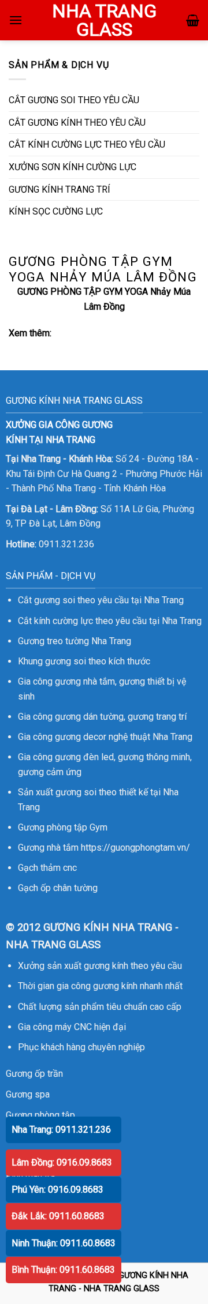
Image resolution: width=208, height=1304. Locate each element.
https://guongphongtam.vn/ (135, 847)
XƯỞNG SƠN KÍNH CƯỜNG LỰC (72, 166)
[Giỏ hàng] (192, 20)
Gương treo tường (53, 641)
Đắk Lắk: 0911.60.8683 (58, 1216)
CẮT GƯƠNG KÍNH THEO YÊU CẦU (77, 122)
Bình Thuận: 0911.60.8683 (63, 1269)
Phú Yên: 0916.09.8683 (57, 1189)
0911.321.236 (66, 544)
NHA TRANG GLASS (104, 20)
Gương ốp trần (34, 1073)
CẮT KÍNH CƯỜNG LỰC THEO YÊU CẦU (87, 144)
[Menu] (16, 20)
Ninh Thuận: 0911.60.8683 (64, 1243)
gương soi (65, 661)
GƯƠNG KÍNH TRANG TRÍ (59, 189)
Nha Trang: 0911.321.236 (61, 1129)
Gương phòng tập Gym (62, 827)
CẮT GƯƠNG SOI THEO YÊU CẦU (74, 100)
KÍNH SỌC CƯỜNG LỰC (56, 211)
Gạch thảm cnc (47, 867)
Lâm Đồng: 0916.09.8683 (62, 1162)
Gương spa (28, 1094)
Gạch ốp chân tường (58, 887)
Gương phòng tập (40, 1115)
